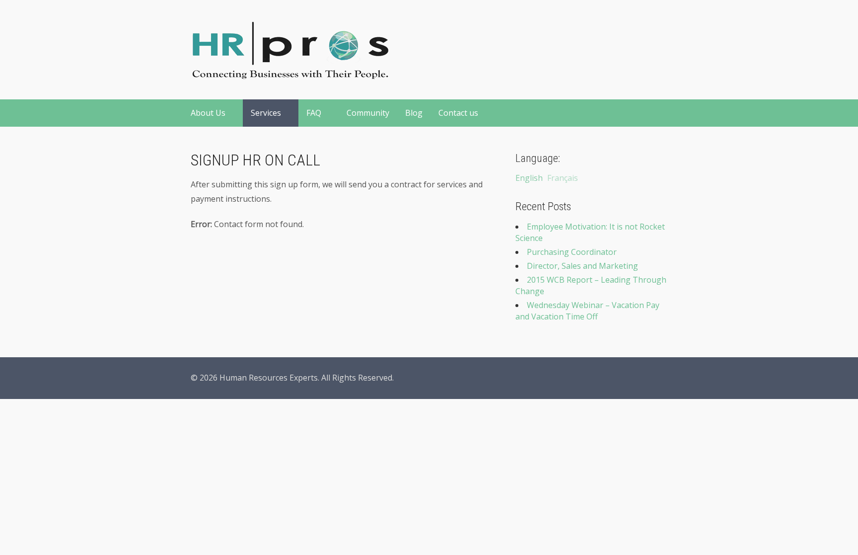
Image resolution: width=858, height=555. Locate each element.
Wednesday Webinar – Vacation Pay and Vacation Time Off (587, 311)
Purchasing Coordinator (572, 251)
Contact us (458, 112)
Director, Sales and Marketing (582, 265)
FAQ (313, 112)
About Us (208, 112)
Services (266, 112)
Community (368, 112)
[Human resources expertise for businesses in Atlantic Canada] (290, 73)
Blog (414, 112)
